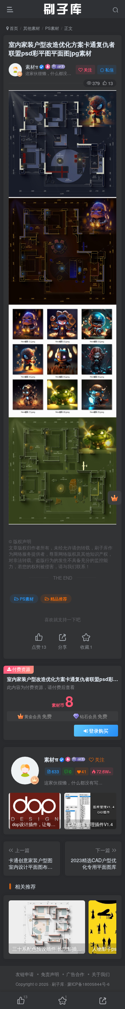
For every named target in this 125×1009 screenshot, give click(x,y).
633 (55, 771)
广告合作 (75, 974)
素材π (31, 66)
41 (84, 771)
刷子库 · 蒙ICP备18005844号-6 (81, 984)
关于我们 (101, 974)
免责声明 (50, 974)
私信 (109, 70)
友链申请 (25, 974)
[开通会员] (115, 498)
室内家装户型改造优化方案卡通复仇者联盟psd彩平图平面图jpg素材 (62, 49)
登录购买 (98, 730)
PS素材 (52, 28)
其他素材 (31, 28)
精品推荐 (58, 599)
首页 (13, 28)
